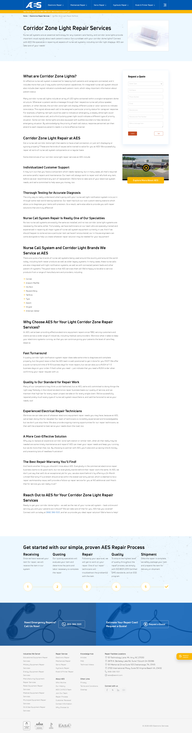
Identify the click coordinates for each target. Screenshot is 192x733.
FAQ (82, 661)
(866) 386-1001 (53, 512)
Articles (83, 657)
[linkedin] (118, 690)
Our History (60, 686)
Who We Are (61, 682)
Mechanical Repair (77, 5)
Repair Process (62, 696)
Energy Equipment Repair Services (33, 673)
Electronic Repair (55, 5)
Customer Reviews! (63, 700)
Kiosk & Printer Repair (144, 5)
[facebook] (107, 690)
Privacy (83, 682)
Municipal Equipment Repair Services (34, 702)
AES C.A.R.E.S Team (63, 689)
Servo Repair (99, 5)
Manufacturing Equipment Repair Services (33, 680)
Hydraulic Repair (120, 5)
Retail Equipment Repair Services (33, 688)
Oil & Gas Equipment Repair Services (34, 709)
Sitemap (83, 689)
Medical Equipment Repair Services (33, 695)
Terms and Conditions (89, 686)
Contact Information (64, 704)
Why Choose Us (62, 707)
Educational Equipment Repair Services (35, 659)
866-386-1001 (34, 12)
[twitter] (112, 690)
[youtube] (124, 690)
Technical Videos (87, 664)
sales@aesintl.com (115, 675)
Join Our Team (61, 693)
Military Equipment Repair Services (33, 666)
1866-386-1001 (114, 671)
